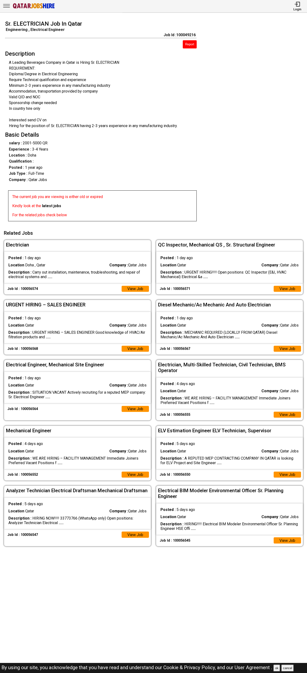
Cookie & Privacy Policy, (190, 667)
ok (276, 668)
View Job (135, 289)
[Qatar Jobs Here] (33, 8)
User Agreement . (253, 667)
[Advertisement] (255, 122)
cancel (287, 668)
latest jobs (51, 206)
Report (189, 44)
